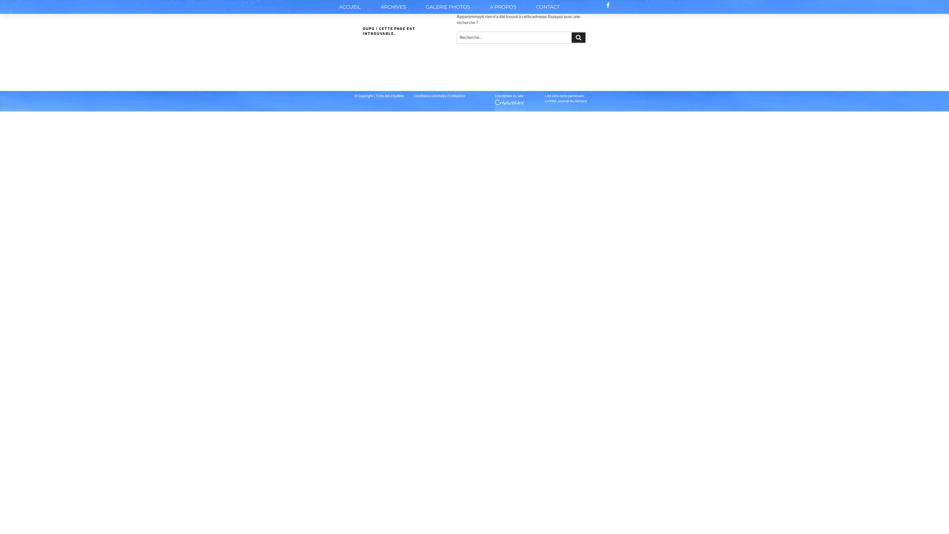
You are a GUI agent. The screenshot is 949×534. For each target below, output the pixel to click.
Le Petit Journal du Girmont (566, 101)
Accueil (350, 7)
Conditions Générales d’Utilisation (439, 96)
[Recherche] (578, 37)
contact (548, 7)
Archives (393, 7)
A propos (503, 7)
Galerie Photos (448, 7)
